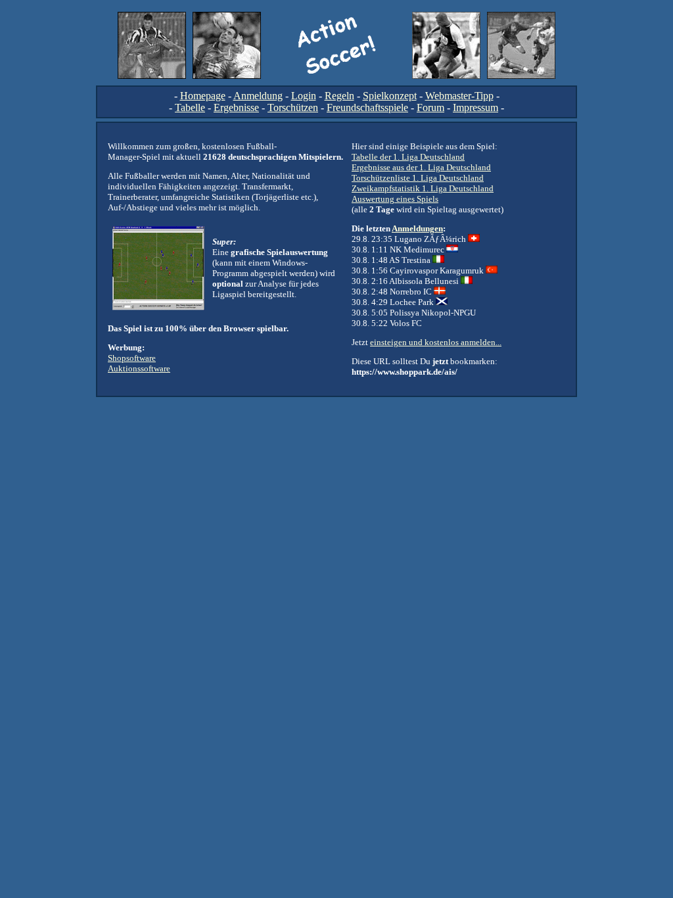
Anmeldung (258, 95)
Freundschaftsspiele (367, 107)
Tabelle (190, 107)
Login (303, 95)
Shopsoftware (132, 358)
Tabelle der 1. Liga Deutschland (408, 157)
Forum (430, 107)
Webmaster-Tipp (459, 95)
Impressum (475, 107)
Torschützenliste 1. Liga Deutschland (418, 178)
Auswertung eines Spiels (395, 199)
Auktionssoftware (139, 368)
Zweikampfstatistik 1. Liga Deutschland (423, 188)
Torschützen (292, 107)
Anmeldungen (417, 228)
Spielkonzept (390, 95)
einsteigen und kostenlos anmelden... (435, 342)
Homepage (202, 95)
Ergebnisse (236, 107)
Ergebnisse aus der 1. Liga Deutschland (421, 167)
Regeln (339, 95)
